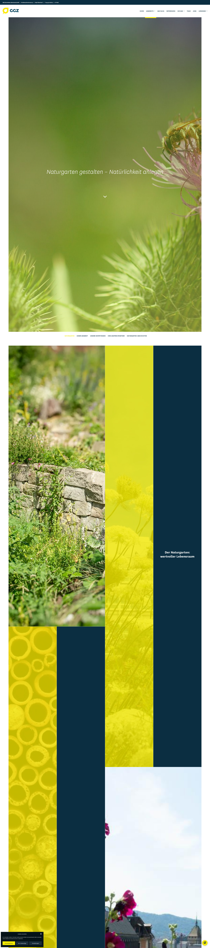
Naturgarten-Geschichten (137, 336)
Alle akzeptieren (9, 943)
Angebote (150, 11)
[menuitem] (142, 11)
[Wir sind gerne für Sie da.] (205, 943)
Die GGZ (180, 11)
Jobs (194, 11)
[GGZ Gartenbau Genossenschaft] (11, 11)
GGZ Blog (160, 11)
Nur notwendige (22, 943)
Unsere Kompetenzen (98, 336)
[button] (41, 934)
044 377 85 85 (49, 2)
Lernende (202, 11)
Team (189, 11)
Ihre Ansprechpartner (116, 336)
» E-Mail (56, 2)
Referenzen (171, 11)
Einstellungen (35, 943)
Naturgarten (69, 336)
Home (142, 11)
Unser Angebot (82, 336)
